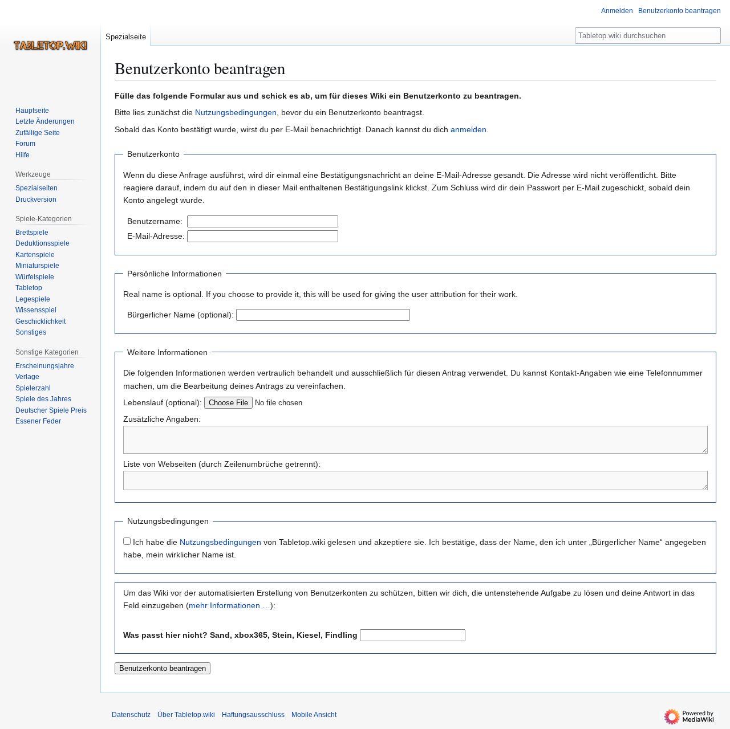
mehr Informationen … (229, 605)
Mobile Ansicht (313, 715)
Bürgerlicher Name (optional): (180, 314)
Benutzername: (154, 221)
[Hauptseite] (50, 45)
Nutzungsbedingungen (236, 112)
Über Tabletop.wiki (186, 715)
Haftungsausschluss (253, 715)
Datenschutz (131, 715)
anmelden (468, 129)
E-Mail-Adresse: (156, 236)
